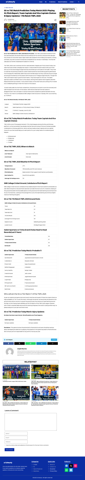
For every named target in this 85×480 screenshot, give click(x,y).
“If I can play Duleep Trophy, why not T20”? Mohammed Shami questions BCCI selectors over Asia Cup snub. (73, 53)
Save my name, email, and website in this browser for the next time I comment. (27, 445)
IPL (46, 2)
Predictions (52, 2)
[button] (79, 2)
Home (40, 2)
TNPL (12, 7)
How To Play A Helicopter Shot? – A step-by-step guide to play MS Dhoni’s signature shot (73, 15)
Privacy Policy (53, 471)
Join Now (54, 339)
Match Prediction (62, 2)
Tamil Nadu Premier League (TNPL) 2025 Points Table (14, 381)
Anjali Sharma (11, 19)
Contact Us (53, 466)
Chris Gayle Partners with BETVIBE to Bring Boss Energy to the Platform (72, 23)
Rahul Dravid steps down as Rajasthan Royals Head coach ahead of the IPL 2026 (73, 45)
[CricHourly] (10, 2)
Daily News (36, 471)
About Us (52, 464)
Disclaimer (52, 469)
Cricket (72, 2)
